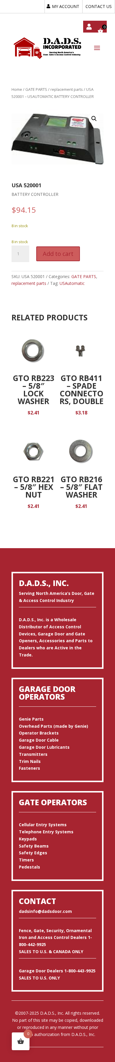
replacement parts (66, 89)
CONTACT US (99, 6)
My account (89, 27)
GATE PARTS (36, 89)
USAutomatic (72, 283)
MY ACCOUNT (65, 6)
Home (17, 89)
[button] (94, 118)
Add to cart (58, 254)
